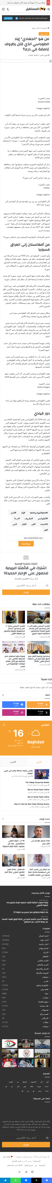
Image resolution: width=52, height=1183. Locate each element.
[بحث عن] (48, 10)
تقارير (46, 981)
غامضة (43, 524)
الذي (13, 512)
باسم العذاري (16, 1161)
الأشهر (39, 762)
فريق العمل (28, 1165)
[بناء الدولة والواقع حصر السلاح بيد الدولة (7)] (26, 1043)
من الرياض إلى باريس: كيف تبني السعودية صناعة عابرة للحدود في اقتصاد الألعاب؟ (39, 872)
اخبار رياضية (43, 944)
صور (24, 1086)
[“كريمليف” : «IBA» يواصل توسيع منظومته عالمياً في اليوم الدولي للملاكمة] (9, 1063)
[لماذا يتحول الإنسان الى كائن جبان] (38, 831)
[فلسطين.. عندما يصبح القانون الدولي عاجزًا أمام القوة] (13, 860)
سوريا (39, 1086)
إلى (41, 1082)
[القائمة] (3, 10)
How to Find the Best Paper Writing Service (31, 804)
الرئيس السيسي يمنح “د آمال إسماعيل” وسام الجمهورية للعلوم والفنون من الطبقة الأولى (14, 629)
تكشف (11, 1082)
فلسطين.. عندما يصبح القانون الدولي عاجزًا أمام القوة (15, 872)
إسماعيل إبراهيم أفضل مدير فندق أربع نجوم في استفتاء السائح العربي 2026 (38, 659)
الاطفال (45, 956)
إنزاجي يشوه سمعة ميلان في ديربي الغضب (18, 772)
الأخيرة (13, 762)
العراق (25, 1082)
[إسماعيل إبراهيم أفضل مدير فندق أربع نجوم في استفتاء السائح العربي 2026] (38, 647)
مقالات (45, 1022)
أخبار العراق (43, 936)
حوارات (45, 998)
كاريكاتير (45, 1018)
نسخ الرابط (26, 544)
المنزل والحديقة (42, 969)
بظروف (28, 518)
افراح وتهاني (43, 948)
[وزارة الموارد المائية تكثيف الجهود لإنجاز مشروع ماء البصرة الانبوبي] (42, 1043)
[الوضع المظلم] (8, 10)
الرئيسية (44, 28)
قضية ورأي (44, 1014)
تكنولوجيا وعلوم (42, 985)
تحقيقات (45, 977)
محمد (47, 1091)
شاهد (31, 1086)
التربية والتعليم (42, 965)
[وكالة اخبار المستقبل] (34, 9)
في (32, 524)
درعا (16, 518)
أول (47, 1082)
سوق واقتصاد (43, 1002)
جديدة (47, 1086)
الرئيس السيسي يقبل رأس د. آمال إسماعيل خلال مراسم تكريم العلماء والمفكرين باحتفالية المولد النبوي (38, 629)
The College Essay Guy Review (37, 782)
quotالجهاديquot (38, 512)
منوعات (45, 1026)
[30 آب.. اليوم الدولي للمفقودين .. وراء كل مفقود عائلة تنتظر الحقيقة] (13, 831)
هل (22, 1091)
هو (45, 529)
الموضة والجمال (42, 973)
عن (12, 1086)
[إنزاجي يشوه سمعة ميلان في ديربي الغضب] (42, 774)
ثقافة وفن (44, 989)
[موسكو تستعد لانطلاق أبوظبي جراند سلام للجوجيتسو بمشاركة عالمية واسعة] (26, 1063)
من (14, 524)
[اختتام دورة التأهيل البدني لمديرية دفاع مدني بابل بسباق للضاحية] (42, 1053)
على (18, 1086)
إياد (22, 512)
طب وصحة (44, 1006)
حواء (46, 993)
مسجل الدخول (35, 687)
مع (33, 1091)
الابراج (45, 952)
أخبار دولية (35, 28)
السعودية (33, 1082)
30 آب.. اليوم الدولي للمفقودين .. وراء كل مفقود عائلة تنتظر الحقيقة (14, 843)
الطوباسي (42, 518)
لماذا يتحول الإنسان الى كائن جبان (40, 842)
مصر (39, 1091)
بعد (18, 1082)
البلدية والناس (43, 961)
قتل (23, 524)
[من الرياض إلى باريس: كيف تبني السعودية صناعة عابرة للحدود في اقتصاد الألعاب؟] (38, 860)
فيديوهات (44, 1010)
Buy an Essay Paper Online (38, 789)
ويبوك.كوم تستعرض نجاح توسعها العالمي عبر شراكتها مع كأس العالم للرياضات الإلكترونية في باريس (15, 661)
